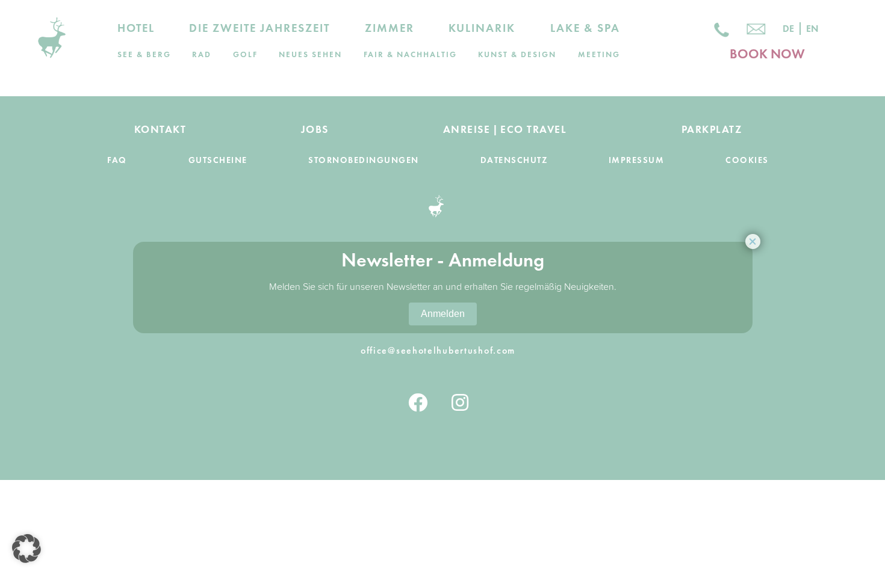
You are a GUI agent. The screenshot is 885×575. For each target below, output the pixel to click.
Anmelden (443, 314)
